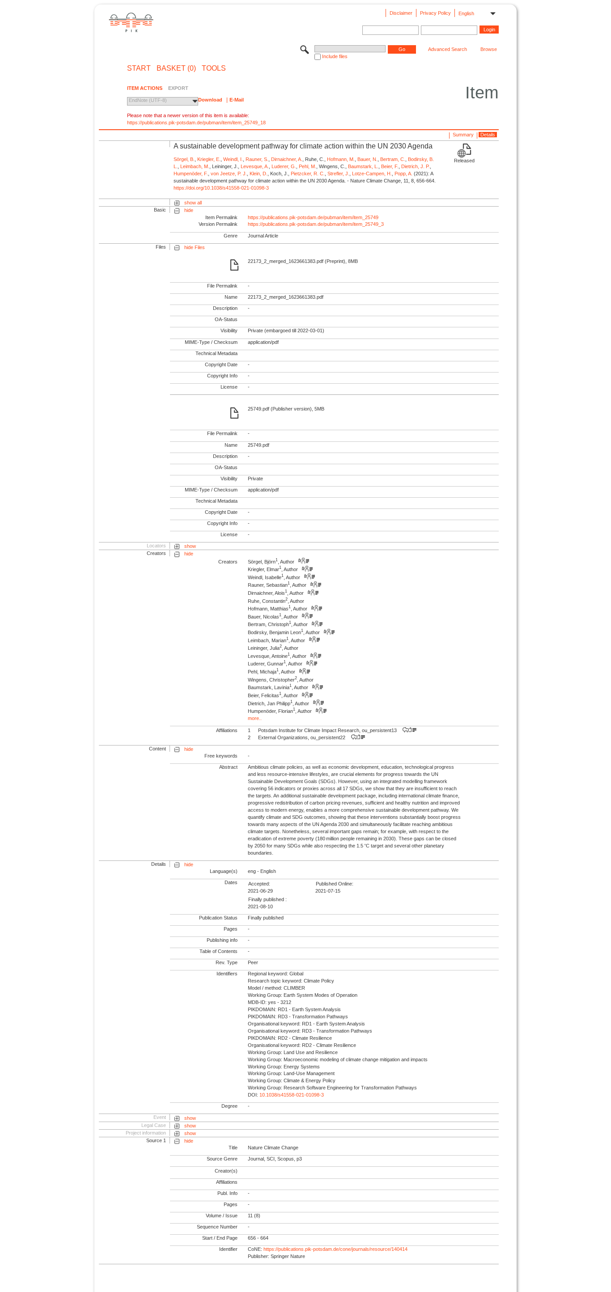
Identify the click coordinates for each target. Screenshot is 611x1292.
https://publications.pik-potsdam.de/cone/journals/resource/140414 (335, 1249)
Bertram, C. (392, 159)
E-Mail (236, 99)
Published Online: (334, 883)
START (139, 68)
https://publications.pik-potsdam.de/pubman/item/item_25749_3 (316, 224)
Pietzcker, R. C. (308, 173)
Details (487, 134)
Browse (488, 49)
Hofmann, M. (341, 159)
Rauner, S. (257, 159)
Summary (463, 134)
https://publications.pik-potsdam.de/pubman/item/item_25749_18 (196, 122)
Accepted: (259, 883)
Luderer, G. (284, 166)
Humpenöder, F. (191, 173)
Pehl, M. (307, 166)
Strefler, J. (338, 173)
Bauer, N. (367, 159)
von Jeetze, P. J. (229, 173)
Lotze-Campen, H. (372, 173)
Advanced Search (447, 49)
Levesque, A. (255, 166)
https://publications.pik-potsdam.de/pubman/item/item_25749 (313, 217)
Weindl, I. (233, 159)
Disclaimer (401, 13)
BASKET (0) (176, 68)
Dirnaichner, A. (286, 159)
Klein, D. (258, 173)
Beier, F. (390, 166)
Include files (335, 56)
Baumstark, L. (363, 166)
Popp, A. (403, 173)
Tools (214, 68)
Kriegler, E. (209, 159)
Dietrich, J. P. (415, 166)
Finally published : (267, 899)
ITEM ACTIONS (144, 88)
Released (464, 160)
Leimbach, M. (194, 166)
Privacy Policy (435, 13)
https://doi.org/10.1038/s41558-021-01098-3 (221, 188)
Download (210, 99)
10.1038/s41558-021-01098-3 (291, 1094)
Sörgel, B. (184, 159)
